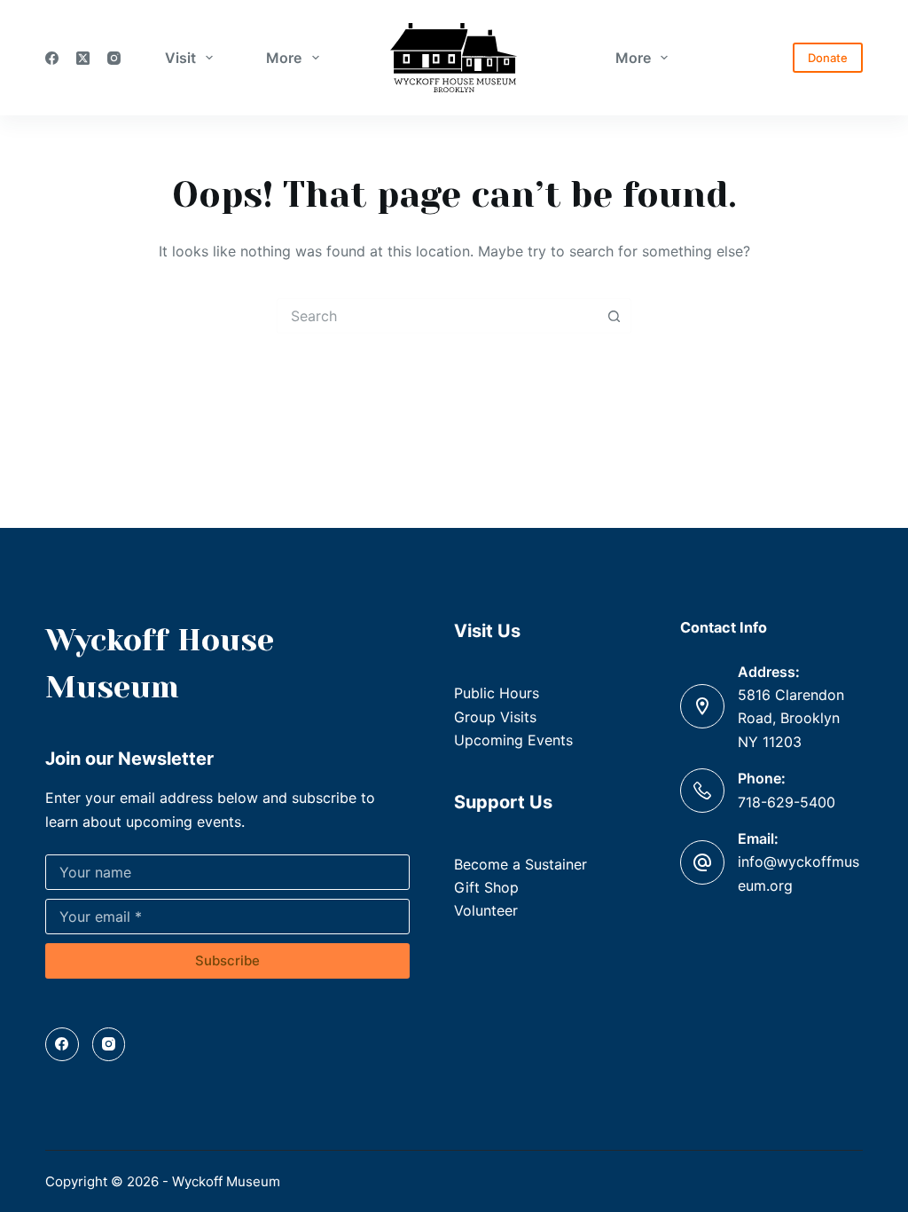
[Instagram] (114, 58)
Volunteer (486, 910)
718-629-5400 (786, 802)
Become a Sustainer (520, 864)
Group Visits (495, 717)
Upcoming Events (513, 740)
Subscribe (227, 960)
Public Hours (496, 693)
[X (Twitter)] (83, 58)
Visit (180, 58)
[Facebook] (52, 58)
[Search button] (613, 316)
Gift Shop (486, 887)
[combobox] (437, 316)
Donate (828, 58)
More (283, 58)
